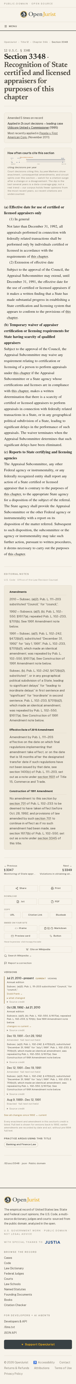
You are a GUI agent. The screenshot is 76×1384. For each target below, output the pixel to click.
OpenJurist (10, 42)
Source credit (17, 1002)
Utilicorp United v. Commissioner (28, 127)
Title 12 (25, 42)
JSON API (10, 1332)
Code (7, 1263)
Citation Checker (15, 1305)
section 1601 (46, 777)
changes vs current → (19, 1026)
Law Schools (12, 1284)
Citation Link (35, 915)
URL (12, 915)
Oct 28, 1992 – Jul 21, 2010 (23, 1007)
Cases (8, 1257)
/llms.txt (9, 1327)
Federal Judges (14, 1273)
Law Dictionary (14, 1268)
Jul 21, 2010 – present (20, 978)
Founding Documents (18, 1294)
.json (24, 1163)
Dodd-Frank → (14, 994)
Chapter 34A (40, 42)
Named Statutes (15, 1289)
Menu (13, 26)
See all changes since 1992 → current (25, 1115)
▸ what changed (16, 998)
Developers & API (15, 1321)
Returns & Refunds (16, 1368)
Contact (64, 1362)
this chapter (39, 256)
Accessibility (44, 1362)
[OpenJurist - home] (38, 14)
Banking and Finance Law (21, 1144)
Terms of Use (63, 1368)
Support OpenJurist (38, 1344)
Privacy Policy (13, 1373)
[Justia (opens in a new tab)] (53, 1242)
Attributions (41, 1368)
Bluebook (61, 915)
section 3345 (47, 838)
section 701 (18, 803)
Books (8, 1299)
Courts (8, 1278)
